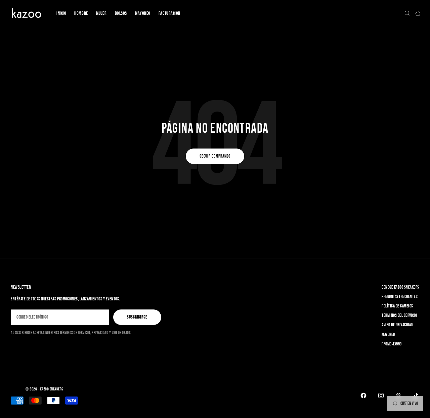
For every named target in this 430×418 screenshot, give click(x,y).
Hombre (81, 13)
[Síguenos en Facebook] (363, 395)
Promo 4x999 (392, 344)
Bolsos (121, 13)
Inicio (61, 13)
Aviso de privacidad (397, 325)
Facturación (169, 13)
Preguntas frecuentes (400, 296)
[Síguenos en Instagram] (381, 395)
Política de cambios (397, 306)
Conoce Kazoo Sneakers (400, 287)
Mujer (101, 13)
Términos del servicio (399, 315)
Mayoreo (142, 13)
